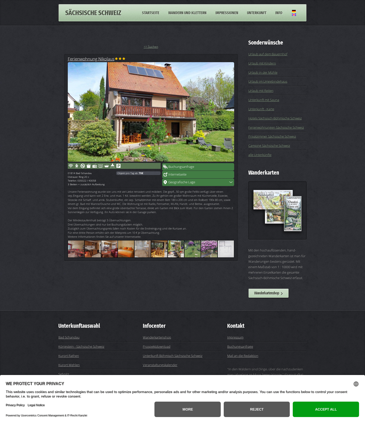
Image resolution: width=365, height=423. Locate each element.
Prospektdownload (156, 346)
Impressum (235, 337)
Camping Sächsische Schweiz (269, 145)
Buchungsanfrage (181, 166)
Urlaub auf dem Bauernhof (267, 54)
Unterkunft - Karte (261, 109)
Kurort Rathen (68, 355)
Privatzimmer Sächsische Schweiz (272, 136)
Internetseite (177, 174)
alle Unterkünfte (259, 154)
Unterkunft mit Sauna (263, 99)
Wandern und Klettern (187, 12)
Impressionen (227, 12)
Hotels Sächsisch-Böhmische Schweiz (275, 118)
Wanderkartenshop (266, 293)
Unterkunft (256, 12)
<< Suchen (151, 47)
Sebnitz (63, 374)
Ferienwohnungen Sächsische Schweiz (276, 127)
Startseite (150, 12)
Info (278, 12)
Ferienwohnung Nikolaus (91, 59)
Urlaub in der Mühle (262, 72)
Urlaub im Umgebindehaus (267, 81)
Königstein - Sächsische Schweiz (81, 346)
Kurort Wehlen (69, 365)
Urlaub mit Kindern (262, 63)
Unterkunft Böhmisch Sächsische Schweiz (172, 355)
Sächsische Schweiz (93, 13)
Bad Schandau (68, 337)
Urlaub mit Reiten (260, 90)
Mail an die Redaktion (242, 355)
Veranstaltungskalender (160, 365)
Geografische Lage (181, 182)
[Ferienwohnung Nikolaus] (151, 112)
